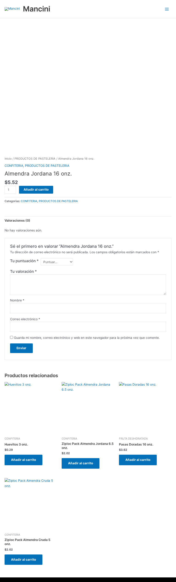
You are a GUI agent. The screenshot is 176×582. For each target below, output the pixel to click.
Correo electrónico (25, 319)
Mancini (36, 8)
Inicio (8, 158)
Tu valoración (23, 271)
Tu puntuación (24, 261)
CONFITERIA (14, 165)
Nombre (17, 300)
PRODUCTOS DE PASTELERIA (34, 158)
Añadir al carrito (36, 189)
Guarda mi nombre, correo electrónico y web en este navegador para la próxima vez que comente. (87, 338)
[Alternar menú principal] (166, 9)
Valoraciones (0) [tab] (17, 220)
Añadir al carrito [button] (23, 460)
